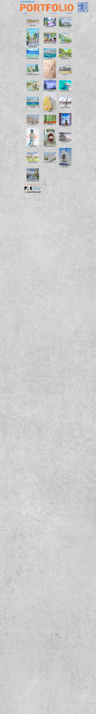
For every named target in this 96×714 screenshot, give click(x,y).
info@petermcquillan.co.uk (33, 184)
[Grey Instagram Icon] (43, 184)
